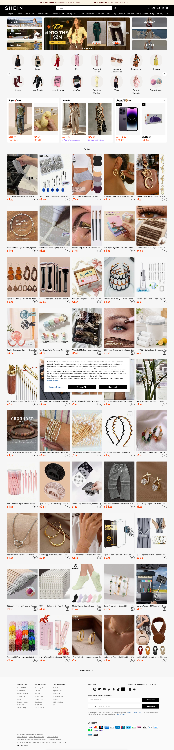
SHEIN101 (20, 705)
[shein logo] (13, 8)
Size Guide (38, 702)
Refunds (37, 693)
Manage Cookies (52, 737)
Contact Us (56, 688)
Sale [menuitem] (33, 14)
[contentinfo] (123, 728)
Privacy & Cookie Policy (134, 713)
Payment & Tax (57, 691)
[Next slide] (127, 33)
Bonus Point (56, 693)
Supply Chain (21, 696)
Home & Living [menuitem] (111, 14)
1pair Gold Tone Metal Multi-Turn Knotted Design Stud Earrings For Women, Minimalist (119, 196)
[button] (162, 8)
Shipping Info (39, 688)
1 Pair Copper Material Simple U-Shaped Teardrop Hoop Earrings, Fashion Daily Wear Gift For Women (54, 555)
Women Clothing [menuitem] (43, 14)
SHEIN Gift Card (58, 702)
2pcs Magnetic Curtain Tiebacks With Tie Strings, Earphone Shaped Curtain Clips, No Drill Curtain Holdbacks (151, 555)
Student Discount (22, 702)
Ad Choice (62, 742)
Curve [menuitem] (20, 14)
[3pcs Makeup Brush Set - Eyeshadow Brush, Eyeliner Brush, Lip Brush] (87, 226)
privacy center (120, 714)
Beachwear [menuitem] (56, 14)
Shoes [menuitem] (82, 14)
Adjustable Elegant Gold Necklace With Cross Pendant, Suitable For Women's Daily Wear (119, 657)
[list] (107, 689)
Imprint (54, 742)
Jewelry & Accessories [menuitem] (126, 14)
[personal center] (148, 8)
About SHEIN (21, 688)
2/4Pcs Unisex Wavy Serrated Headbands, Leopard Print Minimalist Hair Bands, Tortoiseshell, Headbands (119, 299)
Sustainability (21, 691)
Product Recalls (58, 696)
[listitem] (22, 178)
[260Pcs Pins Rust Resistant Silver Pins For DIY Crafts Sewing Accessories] (54, 174)
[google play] (134, 690)
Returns (37, 691)
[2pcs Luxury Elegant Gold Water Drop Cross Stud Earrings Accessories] (151, 482)
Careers (19, 699)
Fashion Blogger (22, 693)
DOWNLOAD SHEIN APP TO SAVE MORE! (142, 684)
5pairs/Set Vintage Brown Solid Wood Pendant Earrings (22, 299)
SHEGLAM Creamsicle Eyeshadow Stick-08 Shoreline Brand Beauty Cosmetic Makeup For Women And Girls (119, 350)
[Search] (115, 8)
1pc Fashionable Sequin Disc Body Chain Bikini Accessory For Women (119, 401)
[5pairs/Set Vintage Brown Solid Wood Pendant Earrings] (22, 277)
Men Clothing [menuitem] (67, 14)
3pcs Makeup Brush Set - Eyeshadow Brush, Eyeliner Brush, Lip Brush (87, 248)
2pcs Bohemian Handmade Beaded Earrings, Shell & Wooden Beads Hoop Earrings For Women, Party (54, 401)
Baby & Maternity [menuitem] (156, 14)
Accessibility (46, 742)
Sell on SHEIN (39, 708)
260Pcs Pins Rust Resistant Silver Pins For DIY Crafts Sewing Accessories (54, 196)
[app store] (130, 690)
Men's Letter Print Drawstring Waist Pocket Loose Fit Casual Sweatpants (119, 504)
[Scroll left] (164, 13)
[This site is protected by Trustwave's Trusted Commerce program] (90, 734)
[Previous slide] (46, 33)
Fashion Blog (21, 708)
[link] (43, 2)
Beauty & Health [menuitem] (142, 14)
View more (85, 671)
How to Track (39, 699)
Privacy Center (22, 737)
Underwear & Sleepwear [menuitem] (95, 14)
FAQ (54, 705)
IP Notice (36, 742)
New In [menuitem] (27, 14)
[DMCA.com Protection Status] (96, 734)
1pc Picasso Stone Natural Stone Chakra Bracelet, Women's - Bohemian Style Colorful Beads (22, 452)
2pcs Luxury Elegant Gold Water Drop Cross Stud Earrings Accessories (151, 504)
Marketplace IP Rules (24, 742)
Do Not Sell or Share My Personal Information (31, 740)
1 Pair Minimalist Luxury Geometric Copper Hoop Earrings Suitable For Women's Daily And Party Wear (87, 657)
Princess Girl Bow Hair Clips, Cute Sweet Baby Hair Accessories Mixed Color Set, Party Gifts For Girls (22, 657)
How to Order (39, 696)
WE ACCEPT (92, 723)
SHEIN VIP (38, 705)
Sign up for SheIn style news (100, 695)
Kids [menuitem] (75, 14)
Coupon (55, 699)
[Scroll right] (167, 13)
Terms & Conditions (55, 740)
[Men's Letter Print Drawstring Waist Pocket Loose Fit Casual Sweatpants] (119, 482)
